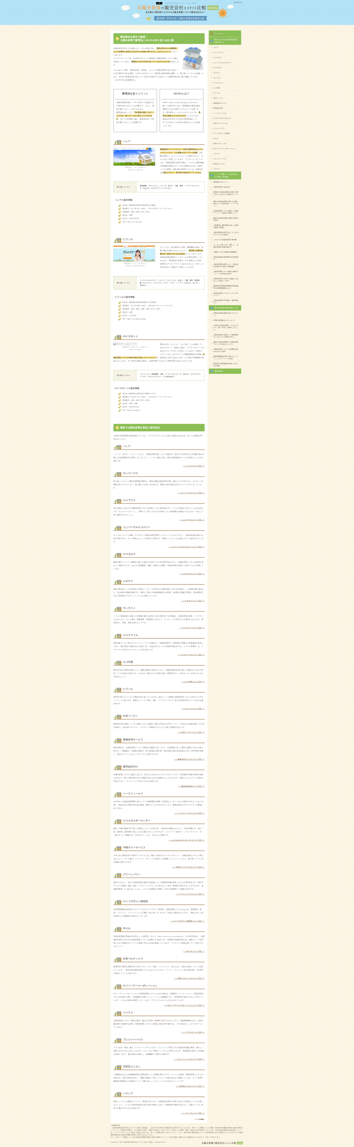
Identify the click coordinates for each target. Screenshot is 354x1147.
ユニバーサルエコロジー (222, 63)
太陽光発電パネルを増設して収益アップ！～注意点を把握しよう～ (225, 212)
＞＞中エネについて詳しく (194, 951)
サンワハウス (218, 53)
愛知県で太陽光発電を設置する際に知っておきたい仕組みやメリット (225, 194)
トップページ (219, 34)
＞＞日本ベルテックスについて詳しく (189, 978)
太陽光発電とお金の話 (221, 187)
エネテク (216, 73)
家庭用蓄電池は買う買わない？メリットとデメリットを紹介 (225, 357)
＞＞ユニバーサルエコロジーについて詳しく (187, 547)
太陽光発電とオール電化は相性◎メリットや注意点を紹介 (225, 273)
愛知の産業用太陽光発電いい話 (226, 308)
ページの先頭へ (200, 1119)
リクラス (216, 154)
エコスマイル (218, 83)
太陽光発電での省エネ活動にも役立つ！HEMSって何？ (225, 280)
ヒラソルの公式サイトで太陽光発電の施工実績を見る (159, 326)
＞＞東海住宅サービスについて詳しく (189, 759)
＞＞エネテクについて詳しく (193, 601)
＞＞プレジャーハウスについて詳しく (189, 1059)
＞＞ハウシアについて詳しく (193, 1113)
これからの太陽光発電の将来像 (225, 240)
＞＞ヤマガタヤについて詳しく (192, 574)
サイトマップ (238, 2)
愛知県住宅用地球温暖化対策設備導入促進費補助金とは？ (225, 287)
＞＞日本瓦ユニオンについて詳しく (190, 1086)
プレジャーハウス (220, 159)
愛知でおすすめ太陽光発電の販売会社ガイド (226, 41)
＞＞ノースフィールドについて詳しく (189, 813)
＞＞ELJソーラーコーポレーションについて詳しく (184, 1005)
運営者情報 (218, 371)
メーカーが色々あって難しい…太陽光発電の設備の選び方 (225, 246)
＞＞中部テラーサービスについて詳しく (188, 867)
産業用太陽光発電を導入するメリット (225, 314)
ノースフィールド (220, 113)
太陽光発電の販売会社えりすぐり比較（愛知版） (138, 1142)
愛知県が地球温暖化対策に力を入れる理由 (225, 365)
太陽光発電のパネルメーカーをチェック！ (225, 294)
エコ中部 (216, 88)
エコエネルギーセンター (222, 118)
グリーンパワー (219, 128)
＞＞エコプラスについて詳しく (192, 520)
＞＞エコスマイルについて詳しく (191, 655)
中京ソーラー (218, 98)
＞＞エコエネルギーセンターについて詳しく (187, 840)
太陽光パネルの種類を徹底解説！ (225, 252)
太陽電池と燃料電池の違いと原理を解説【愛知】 (225, 226)
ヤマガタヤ (217, 68)
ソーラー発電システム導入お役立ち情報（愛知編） (226, 175)
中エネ (215, 139)
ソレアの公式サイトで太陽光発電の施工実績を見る (159, 229)
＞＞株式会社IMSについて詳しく (191, 786)
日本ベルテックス (220, 144)
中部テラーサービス (220, 123)
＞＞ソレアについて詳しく (194, 466)
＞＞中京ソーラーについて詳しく (191, 732)
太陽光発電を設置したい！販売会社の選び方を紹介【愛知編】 (225, 265)
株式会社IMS (218, 108)
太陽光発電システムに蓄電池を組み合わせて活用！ (225, 350)
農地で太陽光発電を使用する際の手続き (225, 219)
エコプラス (217, 57)
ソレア (215, 47)
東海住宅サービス (220, 103)
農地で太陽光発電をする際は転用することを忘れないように (225, 343)
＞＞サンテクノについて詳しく (192, 628)
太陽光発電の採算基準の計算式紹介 (225, 258)
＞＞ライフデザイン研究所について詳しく (188, 921)
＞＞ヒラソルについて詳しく (193, 709)
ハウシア (216, 169)
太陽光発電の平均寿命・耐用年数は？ (225, 301)
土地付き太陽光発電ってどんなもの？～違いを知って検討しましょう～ (225, 327)
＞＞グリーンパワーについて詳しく (190, 894)
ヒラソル (216, 93)
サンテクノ (217, 78)
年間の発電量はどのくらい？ (224, 320)
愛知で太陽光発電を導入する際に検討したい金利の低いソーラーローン (225, 204)
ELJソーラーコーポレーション (224, 149)
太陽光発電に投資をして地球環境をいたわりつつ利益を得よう (225, 336)
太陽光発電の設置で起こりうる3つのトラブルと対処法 (226, 234)
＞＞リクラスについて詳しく (193, 1032)
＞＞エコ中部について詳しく (193, 682)
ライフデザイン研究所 (221, 133)
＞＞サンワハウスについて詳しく (191, 493)
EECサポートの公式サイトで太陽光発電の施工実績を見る (159, 417)
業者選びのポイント (220, 182)
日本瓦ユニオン (219, 164)
